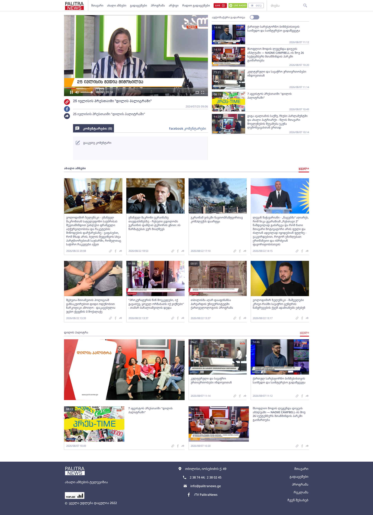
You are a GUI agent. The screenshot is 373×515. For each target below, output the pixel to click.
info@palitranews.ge (205, 486)
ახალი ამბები (116, 5)
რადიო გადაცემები (196, 5)
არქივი (174, 5)
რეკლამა (301, 492)
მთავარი (97, 5)
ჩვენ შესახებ (297, 500)
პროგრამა (158, 5)
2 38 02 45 (214, 477)
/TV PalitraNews (206, 494)
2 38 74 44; (197, 477)
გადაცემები (138, 5)
